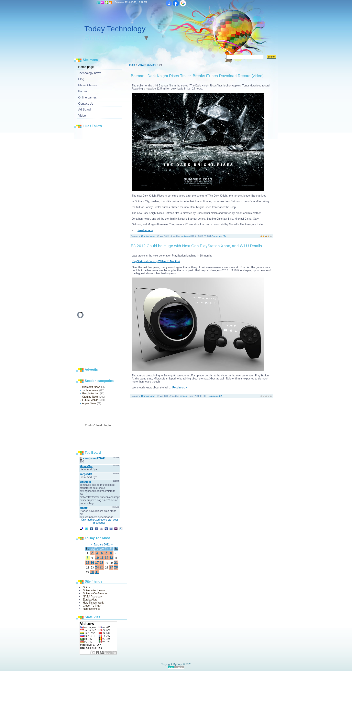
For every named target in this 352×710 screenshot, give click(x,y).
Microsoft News (91, 386)
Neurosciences (91, 608)
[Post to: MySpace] (106, 528)
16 (92, 562)
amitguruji (185, 236)
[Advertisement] (107, 191)
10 (97, 558)
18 (101, 562)
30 (92, 572)
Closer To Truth (92, 605)
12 (106, 558)
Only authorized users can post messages (99, 521)
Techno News (90, 390)
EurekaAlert (90, 599)
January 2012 (102, 544)
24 (97, 567)
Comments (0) (218, 236)
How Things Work (93, 602)
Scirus (86, 587)
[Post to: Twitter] (86, 528)
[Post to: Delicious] (81, 528)
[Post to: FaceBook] (96, 528)
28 (116, 567)
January (151, 64)
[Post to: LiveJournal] (120, 528)
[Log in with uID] (169, 3)
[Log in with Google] (183, 3)
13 (111, 558)
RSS (110, 2)
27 (111, 567)
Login (106, 2)
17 (97, 562)
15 (87, 562)
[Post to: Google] (101, 528)
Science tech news (94, 590)
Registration (102, 2)
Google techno (90, 393)
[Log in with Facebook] (176, 3)
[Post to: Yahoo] (115, 528)
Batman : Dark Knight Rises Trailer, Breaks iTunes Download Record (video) (197, 76)
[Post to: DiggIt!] (91, 528)
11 (101, 558)
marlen (183, 396)
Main (98, 2)
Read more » (145, 230)
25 (101, 567)
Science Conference (95, 593)
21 (116, 562)
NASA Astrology (92, 596)
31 (97, 572)
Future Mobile (90, 399)
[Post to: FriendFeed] (111, 528)
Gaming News (90, 396)
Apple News (89, 403)
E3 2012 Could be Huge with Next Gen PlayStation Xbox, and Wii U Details (196, 246)
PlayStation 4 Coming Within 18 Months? (156, 261)
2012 (141, 64)
